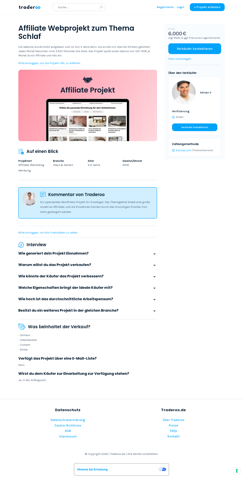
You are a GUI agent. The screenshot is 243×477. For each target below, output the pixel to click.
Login (180, 7)
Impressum (68, 436)
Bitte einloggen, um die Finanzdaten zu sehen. (48, 232)
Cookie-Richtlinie (67, 425)
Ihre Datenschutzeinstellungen (135, 469)
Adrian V (205, 92)
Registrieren (165, 7)
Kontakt (173, 436)
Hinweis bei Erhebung (92, 469)
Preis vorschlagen (179, 58)
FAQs (173, 431)
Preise (173, 425)
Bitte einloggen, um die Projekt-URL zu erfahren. (49, 63)
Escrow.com (183, 150)
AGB (68, 431)
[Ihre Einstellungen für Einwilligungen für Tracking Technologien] (236, 470)
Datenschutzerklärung (68, 420)
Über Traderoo (173, 420)
